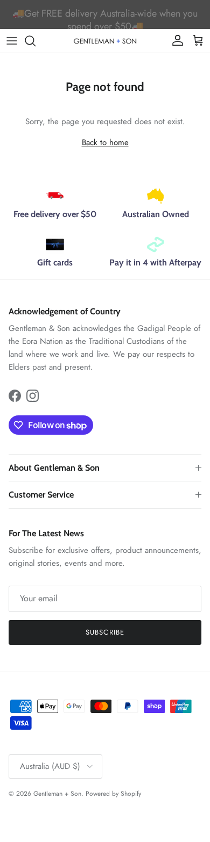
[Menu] (12, 41)
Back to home (105, 142)
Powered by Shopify (113, 793)
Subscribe (105, 632)
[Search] (35, 41)
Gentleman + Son (57, 793)
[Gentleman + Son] (105, 40)
